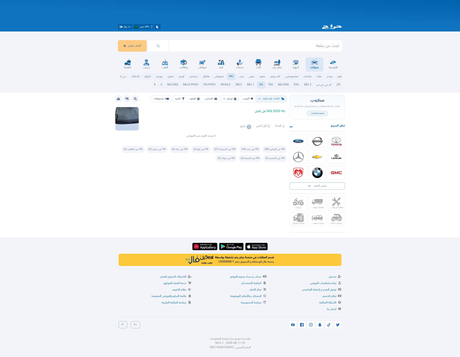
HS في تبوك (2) (226, 158)
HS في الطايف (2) (133, 149)
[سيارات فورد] (298, 141)
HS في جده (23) (250, 149)
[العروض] (118, 98)
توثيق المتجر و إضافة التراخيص (319, 290)
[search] (158, 46)
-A (122, 324)
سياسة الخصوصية (251, 302)
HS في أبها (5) (201, 149)
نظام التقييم (179, 290)
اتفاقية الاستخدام (251, 283)
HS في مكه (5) (179, 149)
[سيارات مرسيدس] (298, 157)
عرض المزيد (320, 186)
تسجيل (332, 277)
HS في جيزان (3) (157, 149)
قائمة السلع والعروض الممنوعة (168, 296)
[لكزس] (336, 157)
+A (135, 324)
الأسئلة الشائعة (327, 302)
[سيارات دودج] (298, 173)
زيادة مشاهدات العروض (323, 283)
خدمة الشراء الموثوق (174, 283)
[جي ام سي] (336, 173)
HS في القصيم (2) (275, 158)
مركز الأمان (255, 290)
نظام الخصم (329, 296)
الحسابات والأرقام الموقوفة (245, 296)
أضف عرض (134, 46)
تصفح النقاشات (317, 113)
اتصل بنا (331, 309)
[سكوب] (126, 98)
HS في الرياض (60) (275, 149)
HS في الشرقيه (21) (224, 149)
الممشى (209, 98)
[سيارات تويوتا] (336, 141)
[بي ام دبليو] (317, 173)
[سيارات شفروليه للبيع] (317, 157)
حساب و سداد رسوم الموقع (245, 277)
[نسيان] (317, 141)
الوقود (193, 98)
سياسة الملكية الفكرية (174, 302)
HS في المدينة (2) (250, 158)
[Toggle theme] (157, 27)
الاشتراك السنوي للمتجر (173, 277)
